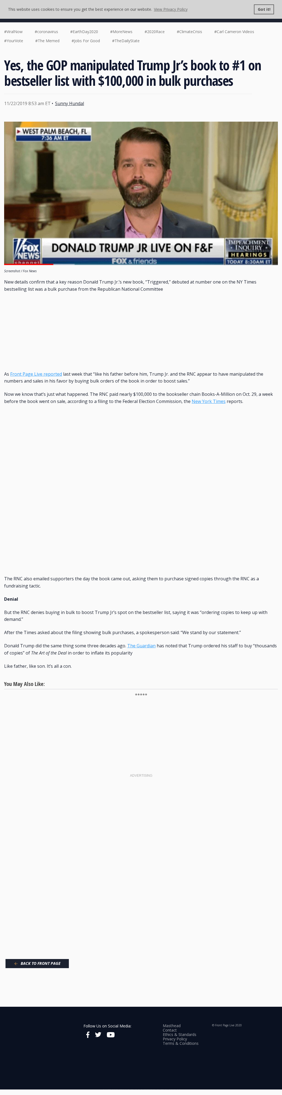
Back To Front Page (41, 963)
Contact (170, 1030)
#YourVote (13, 40)
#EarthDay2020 (84, 31)
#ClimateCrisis (189, 31)
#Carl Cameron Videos (234, 31)
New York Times (209, 401)
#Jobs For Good (86, 40)
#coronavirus (46, 31)
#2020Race (155, 31)
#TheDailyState (126, 40)
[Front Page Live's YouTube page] (111, 1035)
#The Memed (47, 40)
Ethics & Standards (179, 1034)
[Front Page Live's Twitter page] (98, 1035)
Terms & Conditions (181, 1043)
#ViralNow (13, 31)
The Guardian (141, 646)
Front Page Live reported (36, 374)
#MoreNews (121, 31)
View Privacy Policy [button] (171, 9)
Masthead (172, 1025)
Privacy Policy (175, 1038)
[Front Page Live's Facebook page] (88, 1035)
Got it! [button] (264, 9)
